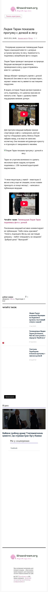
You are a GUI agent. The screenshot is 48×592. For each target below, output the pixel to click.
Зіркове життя (22, 38)
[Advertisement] (24, 271)
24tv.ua (12, 299)
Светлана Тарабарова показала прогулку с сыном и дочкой (37, 352)
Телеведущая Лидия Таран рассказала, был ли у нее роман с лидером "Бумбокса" (37, 334)
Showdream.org (23, 576)
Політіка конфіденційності (22, 580)
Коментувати (10, 397)
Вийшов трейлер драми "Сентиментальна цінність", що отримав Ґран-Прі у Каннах (22, 434)
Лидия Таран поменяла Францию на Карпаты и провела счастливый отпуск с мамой (37, 317)
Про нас (21, 580)
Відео (31, 38)
